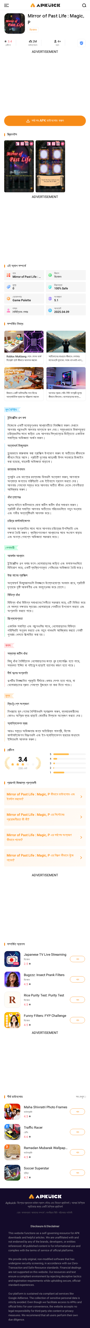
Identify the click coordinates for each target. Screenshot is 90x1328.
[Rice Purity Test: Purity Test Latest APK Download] (12, 1000)
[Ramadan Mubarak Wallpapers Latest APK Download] (45, 1152)
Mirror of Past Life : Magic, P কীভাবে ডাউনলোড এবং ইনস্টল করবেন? (41, 796)
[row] (12, 1111)
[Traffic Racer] (77, 1132)
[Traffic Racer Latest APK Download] (45, 1132)
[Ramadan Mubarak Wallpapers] (77, 1152)
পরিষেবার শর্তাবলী (65, 1212)
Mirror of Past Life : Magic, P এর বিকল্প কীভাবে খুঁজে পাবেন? (40, 857)
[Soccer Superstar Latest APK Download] (45, 1172)
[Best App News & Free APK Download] (45, 5)
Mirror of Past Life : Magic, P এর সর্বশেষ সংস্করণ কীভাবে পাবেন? (39, 837)
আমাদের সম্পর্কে (37, 1212)
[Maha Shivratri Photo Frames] (77, 1111)
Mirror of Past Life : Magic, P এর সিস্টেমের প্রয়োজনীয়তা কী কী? (35, 817)
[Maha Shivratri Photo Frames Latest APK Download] (45, 1111)
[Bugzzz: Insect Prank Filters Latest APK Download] (12, 979)
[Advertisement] (45, 83)
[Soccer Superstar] (77, 1173)
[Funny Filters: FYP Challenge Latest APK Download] (12, 1020)
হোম (19, 1212)
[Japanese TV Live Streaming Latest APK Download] (12, 959)
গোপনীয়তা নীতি (51, 1212)
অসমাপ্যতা (26, 1212)
